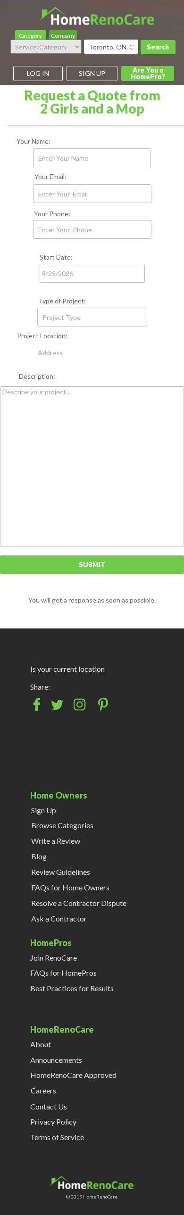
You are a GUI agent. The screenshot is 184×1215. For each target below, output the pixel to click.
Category (30, 35)
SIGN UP (92, 73)
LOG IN (38, 73)
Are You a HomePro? (148, 73)
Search (158, 47)
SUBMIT (92, 565)
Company (63, 35)
